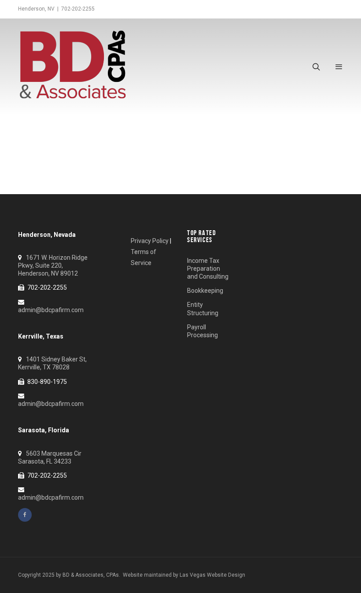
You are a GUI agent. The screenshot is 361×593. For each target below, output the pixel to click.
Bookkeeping (205, 290)
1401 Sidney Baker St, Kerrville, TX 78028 (52, 363)
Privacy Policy (150, 240)
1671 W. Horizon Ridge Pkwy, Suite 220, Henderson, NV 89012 (53, 265)
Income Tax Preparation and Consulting (207, 268)
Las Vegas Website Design (212, 575)
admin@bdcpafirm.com (51, 309)
